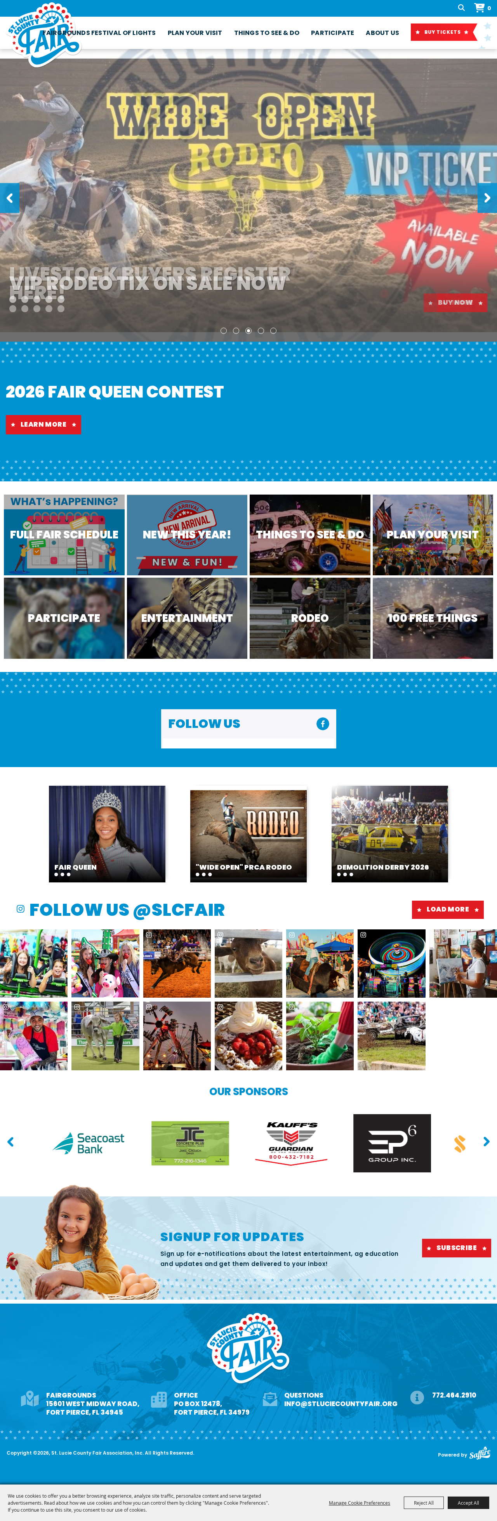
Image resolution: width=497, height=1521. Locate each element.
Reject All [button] (424, 1503)
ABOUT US (382, 32)
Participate (332, 32)
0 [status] (489, 8)
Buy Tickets (442, 32)
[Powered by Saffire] (479, 1453)
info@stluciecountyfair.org (341, 1403)
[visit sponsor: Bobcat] (450, 1144)
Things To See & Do (267, 32)
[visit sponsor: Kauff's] (46, 1144)
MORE (107, 830)
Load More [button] (448, 909)
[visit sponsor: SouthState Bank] (248, 1144)
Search (462, 8)
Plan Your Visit (195, 32)
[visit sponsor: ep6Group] (147, 1144)
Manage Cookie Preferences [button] (359, 1503)
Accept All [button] (468, 1503)
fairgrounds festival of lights (99, 32)
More (462, 302)
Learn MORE (43, 424)
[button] (9, 198)
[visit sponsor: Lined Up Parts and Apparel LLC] (349, 1144)
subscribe (456, 1247)
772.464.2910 (454, 1395)
